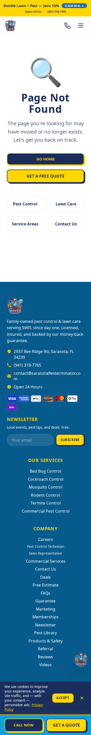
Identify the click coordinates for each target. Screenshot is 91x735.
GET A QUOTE (66, 725)
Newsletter (45, 625)
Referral (45, 649)
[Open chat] (81, 660)
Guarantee (45, 601)
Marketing (45, 609)
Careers (45, 539)
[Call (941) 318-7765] (67, 25)
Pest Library (45, 633)
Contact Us (66, 224)
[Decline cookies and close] (81, 698)
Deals (45, 577)
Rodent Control (45, 495)
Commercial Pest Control (46, 511)
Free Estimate (46, 585)
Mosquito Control (45, 487)
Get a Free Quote (45, 176)
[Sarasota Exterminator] (24, 25)
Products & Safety (46, 641)
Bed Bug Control (45, 471)
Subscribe (70, 439)
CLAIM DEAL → (74, 6)
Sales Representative (45, 553)
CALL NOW (24, 724)
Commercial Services (45, 561)
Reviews (45, 657)
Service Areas (25, 224)
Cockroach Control (45, 479)
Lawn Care (66, 204)
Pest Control (25, 204)
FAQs (45, 593)
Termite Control (46, 503)
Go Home (45, 158)
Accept (62, 698)
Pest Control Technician (45, 546)
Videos (45, 664)
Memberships (45, 617)
